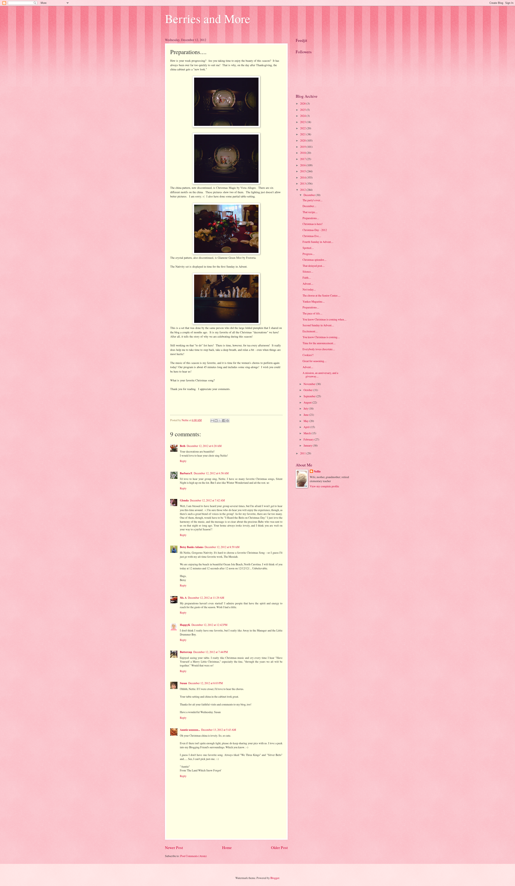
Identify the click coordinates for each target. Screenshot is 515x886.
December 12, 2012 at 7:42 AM (207, 500)
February (309, 439)
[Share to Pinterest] (228, 421)
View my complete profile (324, 486)
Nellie (317, 471)
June (306, 415)
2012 (303, 190)
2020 (303, 140)
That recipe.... (310, 212)
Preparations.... (311, 218)
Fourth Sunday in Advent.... (318, 242)
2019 (303, 147)
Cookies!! (308, 355)
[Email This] (212, 421)
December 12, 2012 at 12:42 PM (209, 625)
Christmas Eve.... (312, 236)
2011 (303, 453)
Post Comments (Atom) (193, 856)
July (306, 408)
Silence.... (308, 271)
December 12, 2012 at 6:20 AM (204, 446)
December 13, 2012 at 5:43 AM (218, 730)
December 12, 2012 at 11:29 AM (206, 598)
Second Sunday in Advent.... (318, 325)
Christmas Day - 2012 (315, 230)
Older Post (279, 847)
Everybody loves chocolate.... (319, 349)
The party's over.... (312, 200)
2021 (303, 134)
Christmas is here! (313, 224)
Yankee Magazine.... (314, 301)
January (308, 445)
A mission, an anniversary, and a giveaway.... (320, 374)
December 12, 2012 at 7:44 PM (210, 652)
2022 (303, 128)
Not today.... (309, 289)
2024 (303, 116)
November (310, 384)
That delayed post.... (313, 266)
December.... (309, 206)
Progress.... (309, 254)
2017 (303, 159)
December (310, 195)
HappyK (185, 625)
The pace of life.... (312, 313)
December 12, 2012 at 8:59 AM (222, 547)
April (307, 427)
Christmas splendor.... (314, 260)
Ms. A (183, 598)
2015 (303, 171)
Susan (183, 683)
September (310, 396)
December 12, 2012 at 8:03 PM (205, 683)
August (308, 402)
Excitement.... (310, 331)
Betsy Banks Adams (191, 547)
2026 (303, 103)
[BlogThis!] (216, 421)
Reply (183, 461)
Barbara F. (186, 473)
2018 (303, 153)
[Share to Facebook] (224, 421)
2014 (303, 177)
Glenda (184, 500)
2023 (303, 122)
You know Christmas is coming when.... (324, 319)
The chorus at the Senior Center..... (321, 295)
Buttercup (186, 652)
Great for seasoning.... (315, 361)
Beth (182, 446)
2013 (303, 183)
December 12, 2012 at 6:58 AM (211, 473)
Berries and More (207, 18)
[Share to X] (220, 421)
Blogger (274, 878)
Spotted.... (308, 248)
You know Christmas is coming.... (321, 337)
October (308, 390)
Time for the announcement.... (319, 343)
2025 (303, 110)
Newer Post (174, 847)
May (306, 421)
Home (227, 847)
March (307, 433)
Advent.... (308, 283)
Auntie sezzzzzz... (190, 730)
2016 (303, 165)
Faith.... (307, 277)
